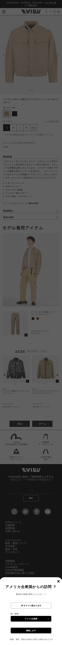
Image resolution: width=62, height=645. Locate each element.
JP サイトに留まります (31, 605)
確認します (31, 630)
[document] (31, 613)
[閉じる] (58, 581)
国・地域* (15, 614)
